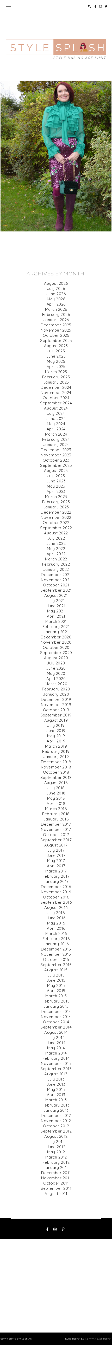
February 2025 (56, 376)
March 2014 (56, 1053)
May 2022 (56, 548)
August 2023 (56, 470)
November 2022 (56, 517)
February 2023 (56, 501)
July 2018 (56, 787)
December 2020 (56, 637)
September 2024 (56, 402)
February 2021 (56, 626)
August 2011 (56, 1193)
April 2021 (56, 616)
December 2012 (56, 1115)
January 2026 (56, 319)
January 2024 (56, 444)
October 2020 (56, 647)
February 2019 (56, 751)
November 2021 (56, 579)
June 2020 (56, 668)
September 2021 (56, 590)
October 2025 (56, 335)
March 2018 (56, 808)
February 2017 (56, 876)
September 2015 (56, 964)
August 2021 (56, 595)
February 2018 (56, 813)
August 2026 (56, 283)
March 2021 (56, 621)
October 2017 (56, 834)
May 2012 (56, 1151)
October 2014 (56, 1021)
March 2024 (56, 434)
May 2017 (56, 860)
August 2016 (56, 907)
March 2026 (56, 309)
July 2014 (56, 1037)
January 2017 (56, 881)
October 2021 (56, 585)
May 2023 (56, 486)
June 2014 (56, 1042)
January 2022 (56, 569)
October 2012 (56, 1125)
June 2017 (56, 855)
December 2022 (56, 512)
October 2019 (56, 709)
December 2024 (56, 387)
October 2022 (56, 522)
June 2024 (56, 418)
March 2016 (56, 933)
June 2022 (56, 543)
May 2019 (56, 735)
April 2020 (56, 678)
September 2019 (56, 715)
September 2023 (56, 465)
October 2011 (56, 1183)
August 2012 (56, 1136)
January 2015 (56, 1006)
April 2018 (56, 803)
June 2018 (56, 793)
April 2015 (56, 990)
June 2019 (56, 730)
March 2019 (56, 746)
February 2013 (56, 1105)
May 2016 (56, 923)
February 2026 (56, 314)
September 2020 (56, 652)
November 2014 (56, 1016)
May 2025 (56, 361)
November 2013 (56, 1063)
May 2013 (56, 1089)
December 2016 (56, 886)
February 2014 (56, 1058)
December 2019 (56, 699)
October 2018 (56, 772)
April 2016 (56, 928)
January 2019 (56, 756)
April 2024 (56, 428)
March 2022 (56, 559)
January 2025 (56, 382)
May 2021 (56, 611)
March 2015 (56, 995)
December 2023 (56, 449)
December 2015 (56, 949)
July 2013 (56, 1079)
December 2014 (56, 1011)
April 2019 (56, 741)
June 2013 (56, 1084)
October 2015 (56, 959)
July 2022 (56, 538)
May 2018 (56, 798)
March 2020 (56, 683)
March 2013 (56, 1099)
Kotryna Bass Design (98, 1338)
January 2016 (56, 943)
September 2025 (56, 340)
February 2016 (56, 938)
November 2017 (56, 829)
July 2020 (56, 663)
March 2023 (56, 496)
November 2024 (56, 392)
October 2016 (56, 897)
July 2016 (56, 912)
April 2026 (56, 304)
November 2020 (56, 642)
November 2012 (56, 1120)
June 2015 (56, 980)
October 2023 (56, 460)
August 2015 (56, 969)
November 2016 (56, 891)
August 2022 (56, 533)
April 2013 (56, 1094)
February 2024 (56, 439)
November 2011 (56, 1177)
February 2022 (56, 564)
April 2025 (56, 366)
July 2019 (56, 725)
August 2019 (56, 720)
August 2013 (56, 1073)
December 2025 (56, 324)
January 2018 (56, 819)
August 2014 (56, 1032)
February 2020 (56, 689)
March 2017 (56, 871)
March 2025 (56, 371)
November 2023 (56, 454)
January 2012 (56, 1167)
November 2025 (56, 330)
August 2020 (56, 657)
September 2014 (56, 1027)
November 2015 (56, 954)
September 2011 (56, 1188)
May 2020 (56, 673)
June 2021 (56, 605)
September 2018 (56, 777)
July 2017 (56, 850)
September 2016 (56, 902)
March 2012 (56, 1157)
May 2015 (56, 985)
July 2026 (56, 288)
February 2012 (56, 1162)
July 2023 (56, 475)
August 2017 (56, 845)
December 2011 (56, 1172)
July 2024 (56, 413)
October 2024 (56, 397)
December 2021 (56, 574)
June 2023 (56, 480)
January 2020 (56, 694)
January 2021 (56, 631)
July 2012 (56, 1141)
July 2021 (56, 600)
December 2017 (56, 824)
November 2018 (56, 767)
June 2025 (56, 356)
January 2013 (56, 1110)
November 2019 (56, 704)
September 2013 (56, 1068)
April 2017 (56, 865)
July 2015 (56, 975)
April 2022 (56, 553)
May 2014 (56, 1047)
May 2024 (56, 423)
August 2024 (56, 408)
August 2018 (56, 782)
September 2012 (56, 1131)
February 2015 (56, 1001)
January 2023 (56, 507)
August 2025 (56, 345)
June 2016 (56, 917)
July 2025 (56, 350)
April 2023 (56, 491)
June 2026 (56, 293)
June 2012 (56, 1146)
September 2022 (56, 527)
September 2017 (56, 839)
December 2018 (56, 761)
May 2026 (56, 298)
